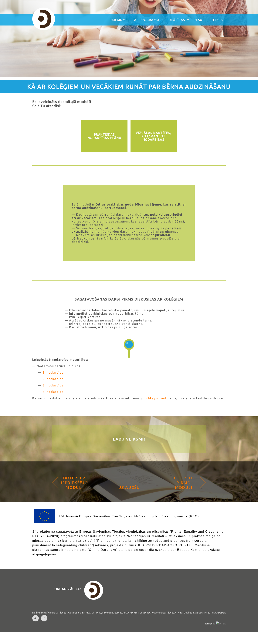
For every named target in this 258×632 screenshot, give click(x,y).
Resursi (201, 20)
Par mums (118, 20)
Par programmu (147, 20)
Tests (217, 20)
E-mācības (176, 20)
